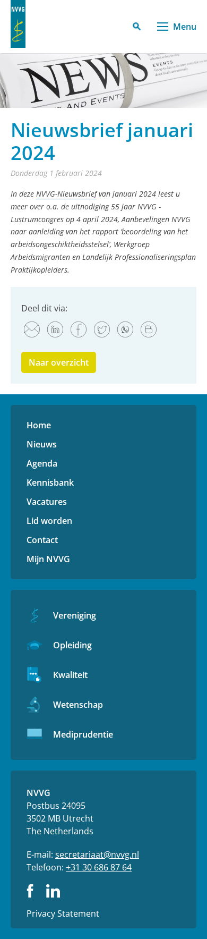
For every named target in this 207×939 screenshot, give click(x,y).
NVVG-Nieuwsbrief (66, 194)
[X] (102, 329)
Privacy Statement (63, 913)
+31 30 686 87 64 (99, 867)
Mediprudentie (83, 734)
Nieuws (42, 444)
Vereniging (74, 615)
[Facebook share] (78, 329)
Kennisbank (50, 482)
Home (39, 425)
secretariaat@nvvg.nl (97, 854)
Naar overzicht (59, 362)
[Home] (18, 24)
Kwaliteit (70, 675)
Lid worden (49, 521)
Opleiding (72, 645)
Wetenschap (78, 704)
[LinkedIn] (55, 329)
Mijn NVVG (48, 559)
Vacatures (47, 501)
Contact (42, 540)
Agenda (42, 463)
